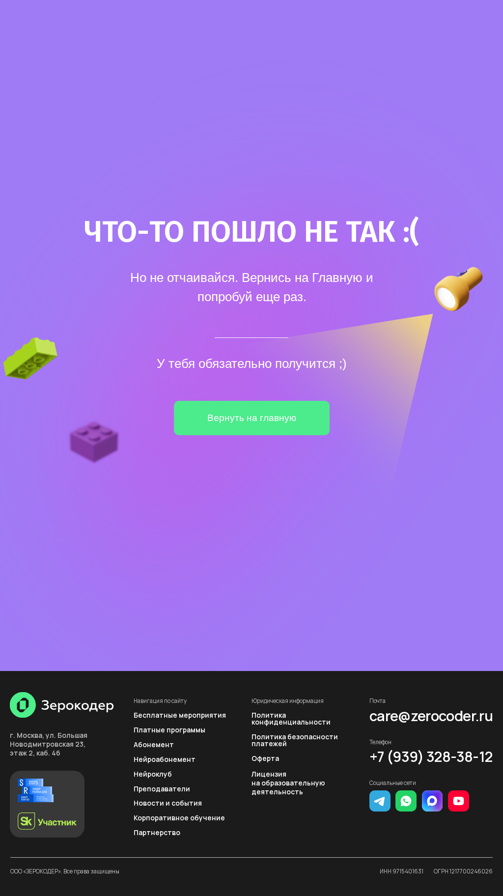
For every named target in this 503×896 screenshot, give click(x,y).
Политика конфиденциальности (291, 718)
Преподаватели (162, 788)
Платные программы (169, 729)
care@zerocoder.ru (431, 716)
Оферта (265, 758)
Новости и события (168, 803)
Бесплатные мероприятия (180, 715)
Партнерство (157, 832)
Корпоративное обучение (179, 817)
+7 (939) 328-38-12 (430, 757)
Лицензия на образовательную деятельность (288, 782)
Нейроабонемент (165, 759)
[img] (61, 705)
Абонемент (154, 744)
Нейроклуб (153, 774)
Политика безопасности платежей (295, 740)
